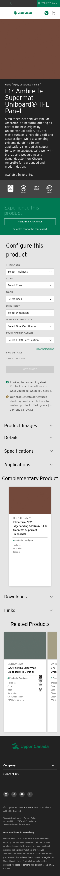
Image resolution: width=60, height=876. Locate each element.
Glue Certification (19, 319)
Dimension (13, 305)
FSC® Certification (19, 333)
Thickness (13, 264)
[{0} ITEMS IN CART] (54, 13)
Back (9, 292)
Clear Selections (45, 348)
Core (9, 278)
